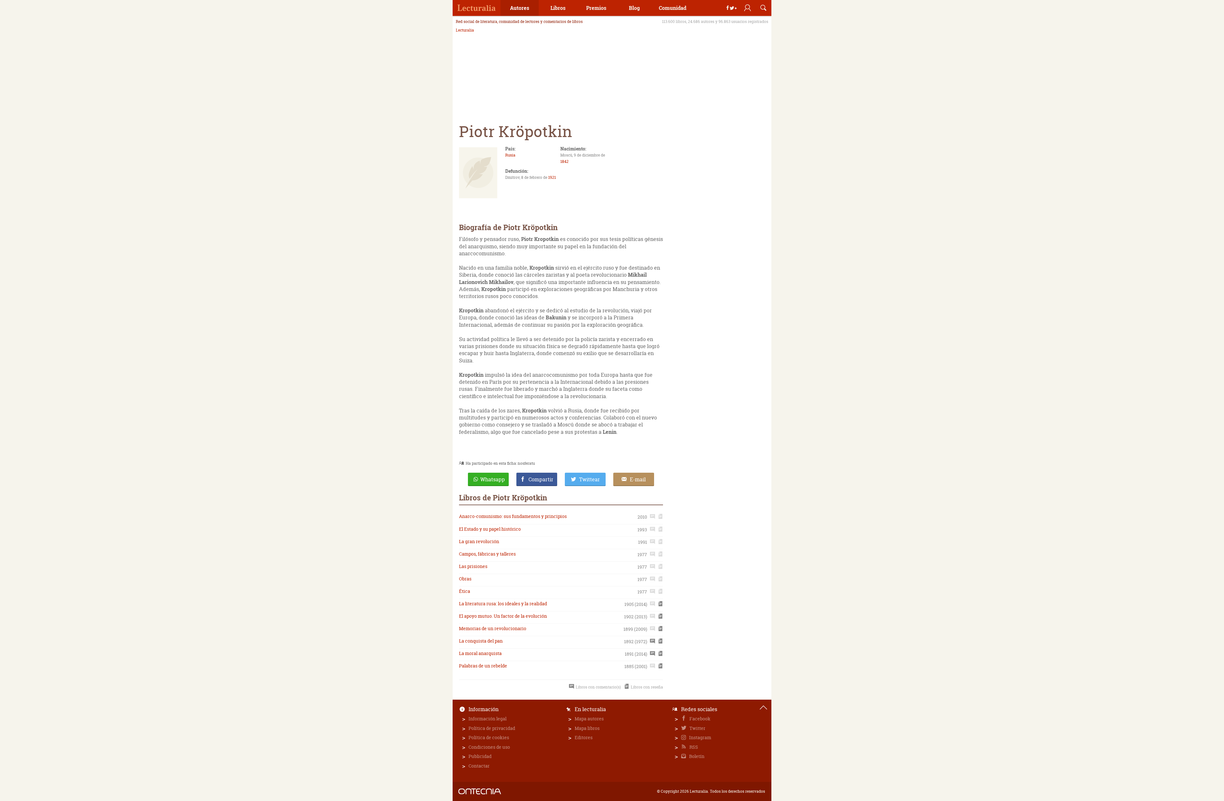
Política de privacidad (492, 728)
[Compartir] (732, 8)
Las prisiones (473, 566)
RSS (693, 747)
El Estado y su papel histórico (490, 529)
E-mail (638, 479)
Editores (584, 737)
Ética (464, 591)
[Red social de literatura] (476, 8)
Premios (596, 7)
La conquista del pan (481, 641)
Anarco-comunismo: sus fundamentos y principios (513, 516)
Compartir (540, 479)
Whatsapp (492, 479)
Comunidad (672, 7)
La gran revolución (479, 541)
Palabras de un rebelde (483, 666)
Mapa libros (587, 728)
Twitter (696, 728)
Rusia (510, 155)
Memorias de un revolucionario (492, 628)
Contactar (479, 766)
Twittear (589, 479)
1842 (564, 161)
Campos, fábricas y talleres (487, 554)
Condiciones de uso (489, 747)
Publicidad (480, 756)
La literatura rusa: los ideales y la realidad (503, 604)
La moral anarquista (480, 653)
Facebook (699, 719)
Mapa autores (589, 719)
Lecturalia (465, 30)
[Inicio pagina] (763, 708)
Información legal (487, 719)
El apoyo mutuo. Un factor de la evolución (503, 616)
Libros (557, 7)
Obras (465, 579)
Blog (634, 7)
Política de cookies (489, 737)
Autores (519, 7)
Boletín (696, 756)
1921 (552, 177)
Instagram (699, 737)
